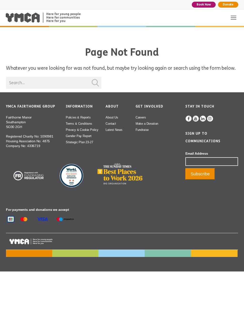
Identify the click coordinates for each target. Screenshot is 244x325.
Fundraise (142, 130)
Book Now (204, 4)
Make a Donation (147, 123)
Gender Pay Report (79, 136)
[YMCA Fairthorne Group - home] (43, 18)
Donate (228, 4)
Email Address (196, 153)
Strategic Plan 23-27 (79, 142)
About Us (112, 117)
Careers (141, 117)
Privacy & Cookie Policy (82, 130)
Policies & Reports (78, 117)
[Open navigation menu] (233, 17)
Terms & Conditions (79, 123)
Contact (111, 123)
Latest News (114, 130)
